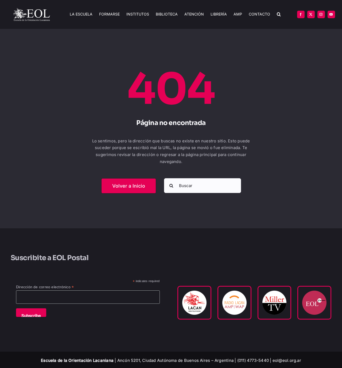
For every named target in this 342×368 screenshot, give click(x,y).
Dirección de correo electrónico (45, 287)
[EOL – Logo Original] (31, 10)
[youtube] (331, 14)
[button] (278, 14)
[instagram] (321, 14)
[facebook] (301, 14)
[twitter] (311, 14)
